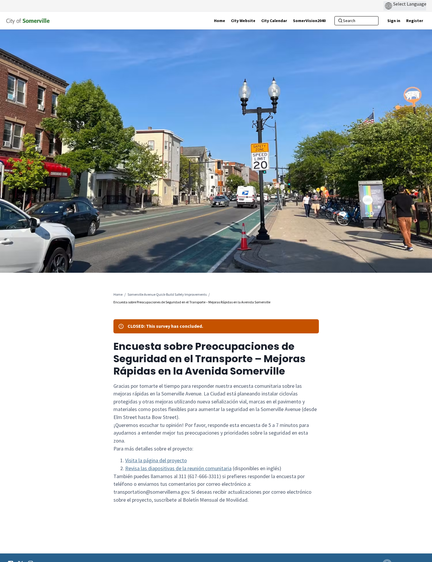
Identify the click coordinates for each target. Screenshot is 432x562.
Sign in (393, 20)
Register (414, 20)
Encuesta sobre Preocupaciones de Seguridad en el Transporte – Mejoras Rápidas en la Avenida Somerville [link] (191, 302)
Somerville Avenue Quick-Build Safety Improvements (167, 294)
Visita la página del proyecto (156, 460)
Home (118, 294)
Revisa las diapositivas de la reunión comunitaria (178, 468)
